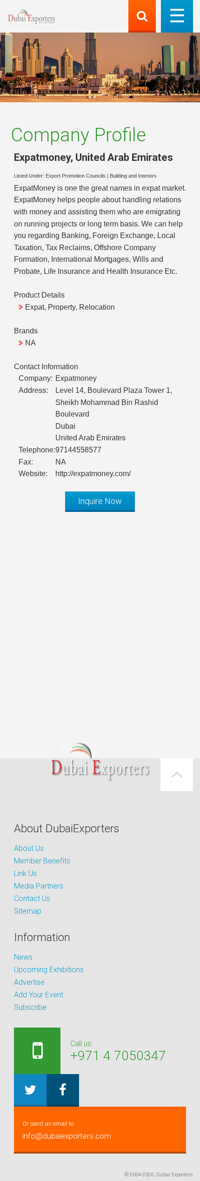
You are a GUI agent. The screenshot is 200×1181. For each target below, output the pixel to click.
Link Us (25, 873)
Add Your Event (38, 994)
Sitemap (27, 911)
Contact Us (32, 898)
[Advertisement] (100, 619)
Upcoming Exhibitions (49, 969)
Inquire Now (100, 501)
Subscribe (30, 1007)
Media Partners (38, 886)
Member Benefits (42, 860)
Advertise (29, 982)
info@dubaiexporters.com (66, 1130)
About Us (29, 848)
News (23, 957)
